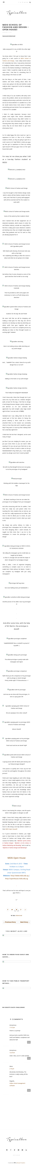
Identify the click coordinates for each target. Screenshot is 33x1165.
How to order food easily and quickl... (15, 956)
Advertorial (19, 915)
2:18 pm (12, 1069)
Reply (29, 1042)
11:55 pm (12, 1027)
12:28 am (12, 1052)
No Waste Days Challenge (13, 1007)
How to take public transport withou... (15, 982)
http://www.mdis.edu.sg (20, 876)
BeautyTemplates (21, 1162)
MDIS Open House (17, 857)
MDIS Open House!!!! (11, 829)
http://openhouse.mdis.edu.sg (16, 879)
